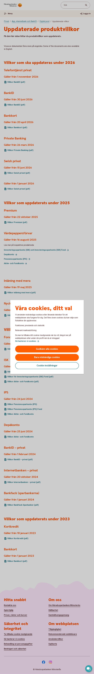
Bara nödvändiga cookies (47, 357)
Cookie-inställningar (47, 365)
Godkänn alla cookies (47, 348)
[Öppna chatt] (88, 668)
